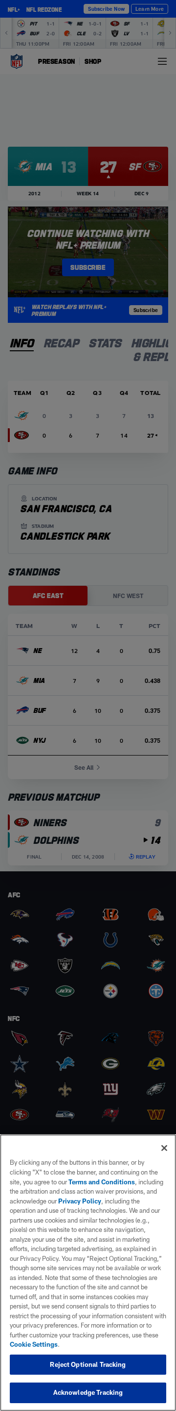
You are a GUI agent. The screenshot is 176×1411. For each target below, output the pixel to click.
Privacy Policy (79, 1201)
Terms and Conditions (101, 1182)
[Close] (164, 1148)
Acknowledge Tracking (88, 1392)
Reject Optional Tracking (88, 1364)
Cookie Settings (34, 1344)
